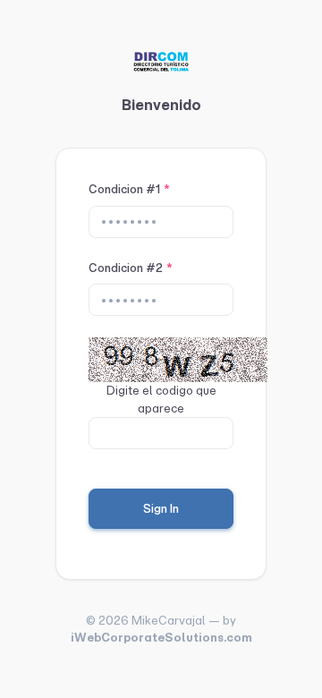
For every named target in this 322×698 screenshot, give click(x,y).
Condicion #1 (129, 189)
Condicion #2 (131, 268)
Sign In (161, 508)
